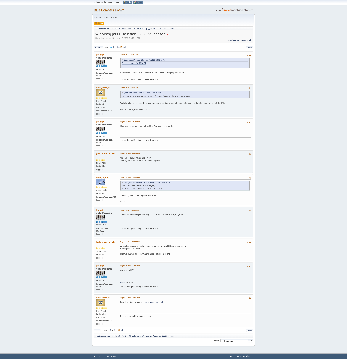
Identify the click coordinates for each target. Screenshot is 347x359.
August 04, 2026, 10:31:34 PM (130, 153)
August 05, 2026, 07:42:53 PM (130, 177)
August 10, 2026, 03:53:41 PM (130, 210)
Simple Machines (110, 356)
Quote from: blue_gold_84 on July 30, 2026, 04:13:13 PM (144, 60)
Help (232, 356)
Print (249, 47)
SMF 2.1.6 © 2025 (98, 356)
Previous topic (234, 40)
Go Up (97, 330)
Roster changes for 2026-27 (134, 63)
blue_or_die (102, 177)
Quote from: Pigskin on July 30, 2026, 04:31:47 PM (142, 93)
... (116, 47)
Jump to (217, 340)
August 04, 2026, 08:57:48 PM (130, 122)
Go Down (98, 47)
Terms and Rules (241, 356)
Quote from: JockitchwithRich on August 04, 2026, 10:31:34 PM (147, 182)
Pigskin (100, 54)
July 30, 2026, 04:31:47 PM (129, 55)
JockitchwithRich (105, 153)
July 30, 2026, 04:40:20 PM (129, 87)
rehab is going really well (153, 302)
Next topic (247, 40)
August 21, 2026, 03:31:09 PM (130, 298)
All (124, 47)
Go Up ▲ (251, 356)
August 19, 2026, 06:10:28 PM (130, 266)
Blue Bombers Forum (109, 10)
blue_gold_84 (103, 87)
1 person (123, 282)
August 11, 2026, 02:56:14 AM (130, 242)
